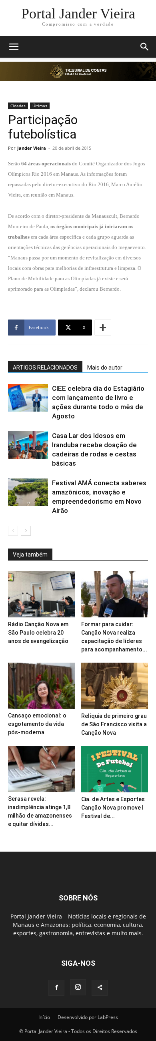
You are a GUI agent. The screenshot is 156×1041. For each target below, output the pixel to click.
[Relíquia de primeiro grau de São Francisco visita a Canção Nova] (114, 686)
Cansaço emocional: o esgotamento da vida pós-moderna (37, 724)
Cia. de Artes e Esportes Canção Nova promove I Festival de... (113, 807)
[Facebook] (56, 988)
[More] (102, 328)
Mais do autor (104, 367)
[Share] (100, 988)
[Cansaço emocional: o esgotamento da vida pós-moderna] (41, 686)
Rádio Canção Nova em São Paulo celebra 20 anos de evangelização (38, 632)
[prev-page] (13, 531)
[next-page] (26, 531)
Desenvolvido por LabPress (88, 1017)
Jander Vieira (31, 148)
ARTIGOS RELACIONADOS (45, 367)
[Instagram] (78, 987)
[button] (13, 47)
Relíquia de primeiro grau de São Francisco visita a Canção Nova (114, 724)
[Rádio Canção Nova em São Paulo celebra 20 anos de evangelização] (41, 594)
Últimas (39, 106)
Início (44, 1017)
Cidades (18, 106)
